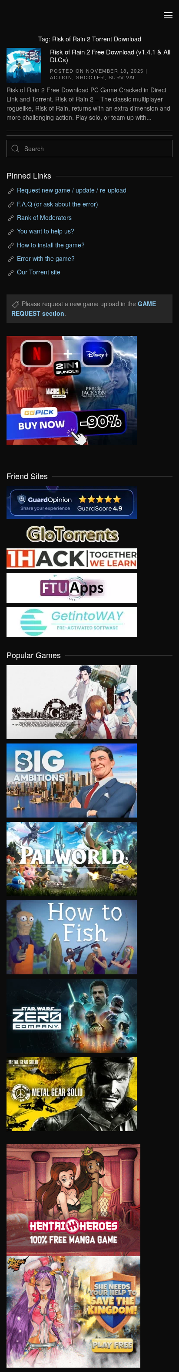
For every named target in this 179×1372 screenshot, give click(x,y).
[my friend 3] (72, 557)
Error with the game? (46, 258)
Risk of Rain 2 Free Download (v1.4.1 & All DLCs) (110, 55)
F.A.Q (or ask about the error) (57, 203)
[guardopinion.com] (72, 501)
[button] (168, 15)
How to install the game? (51, 244)
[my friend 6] (72, 587)
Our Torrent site (38, 271)
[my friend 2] (72, 532)
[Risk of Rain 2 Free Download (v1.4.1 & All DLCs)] (24, 64)
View (72, 700)
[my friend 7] (72, 621)
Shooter (90, 77)
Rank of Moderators (44, 217)
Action (61, 77)
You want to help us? (45, 230)
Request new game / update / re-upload (71, 190)
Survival (122, 77)
